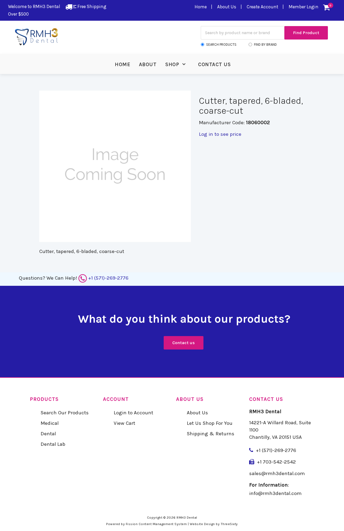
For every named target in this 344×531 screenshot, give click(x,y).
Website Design (202, 524)
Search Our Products (65, 413)
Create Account (262, 6)
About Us (226, 6)
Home (201, 6)
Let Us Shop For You (209, 423)
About (148, 64)
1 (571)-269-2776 (277, 450)
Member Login (303, 6)
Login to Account (133, 413)
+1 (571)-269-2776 (108, 278)
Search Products (221, 44)
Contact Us (214, 64)
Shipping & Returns (210, 434)
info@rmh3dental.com (275, 493)
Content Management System (163, 524)
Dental (48, 434)
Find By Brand (265, 44)
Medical (50, 423)
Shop (172, 64)
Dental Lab (53, 444)
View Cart (124, 423)
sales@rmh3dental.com (277, 473)
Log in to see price (220, 134)
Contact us (183, 342)
